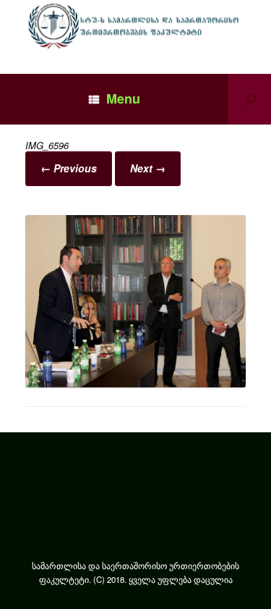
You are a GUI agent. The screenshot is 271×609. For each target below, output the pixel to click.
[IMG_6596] (135, 383)
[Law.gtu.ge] (135, 26)
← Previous (68, 168)
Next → (147, 168)
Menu (123, 98)
